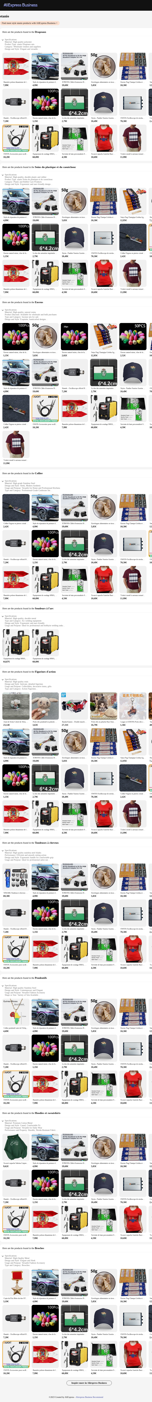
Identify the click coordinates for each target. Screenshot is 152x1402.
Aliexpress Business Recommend (89, 1397)
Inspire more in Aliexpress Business (89, 1383)
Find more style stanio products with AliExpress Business (29, 23)
